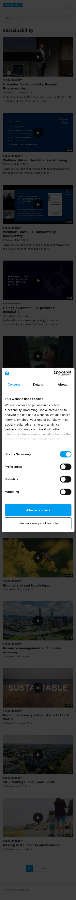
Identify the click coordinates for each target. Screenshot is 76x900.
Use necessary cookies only (38, 523)
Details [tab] (38, 384)
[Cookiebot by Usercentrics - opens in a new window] (54, 373)
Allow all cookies (38, 510)
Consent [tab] (14, 384)
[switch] (65, 467)
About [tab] (62, 384)
